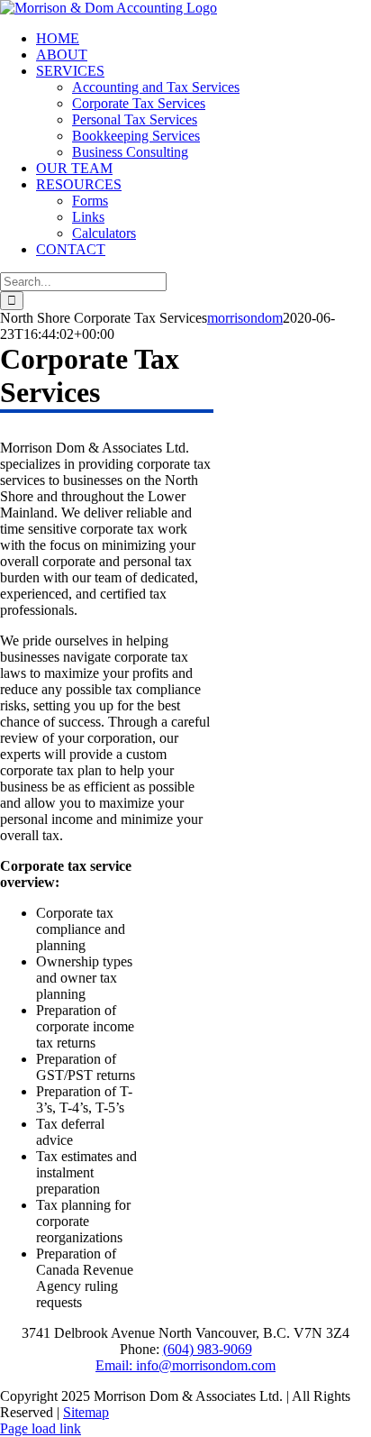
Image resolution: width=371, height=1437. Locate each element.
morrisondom (245, 317)
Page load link (40, 1428)
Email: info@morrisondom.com (185, 1365)
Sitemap (86, 1412)
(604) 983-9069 (207, 1349)
